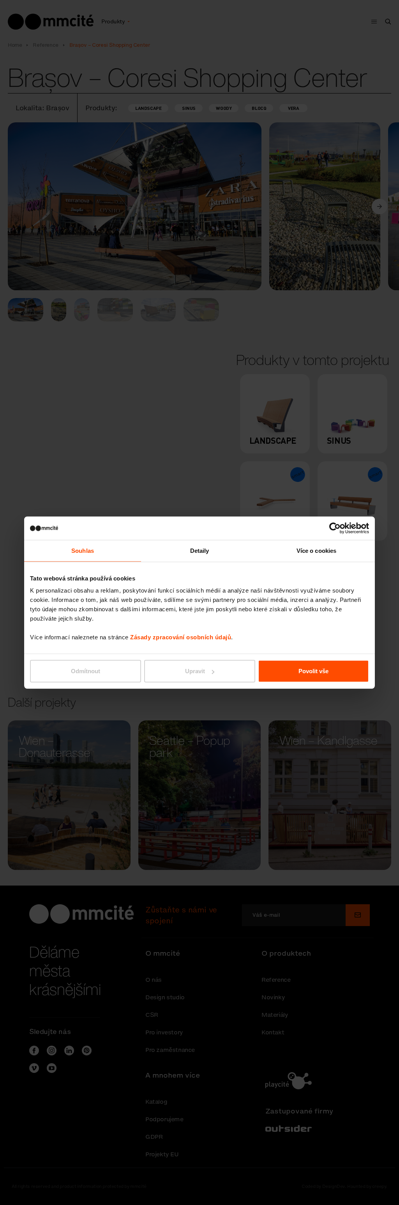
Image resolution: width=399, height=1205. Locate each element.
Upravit (195, 671)
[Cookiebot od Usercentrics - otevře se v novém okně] (335, 528)
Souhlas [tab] (82, 550)
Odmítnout (85, 671)
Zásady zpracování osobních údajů (180, 637)
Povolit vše (313, 671)
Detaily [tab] (199, 550)
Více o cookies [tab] (316, 550)
